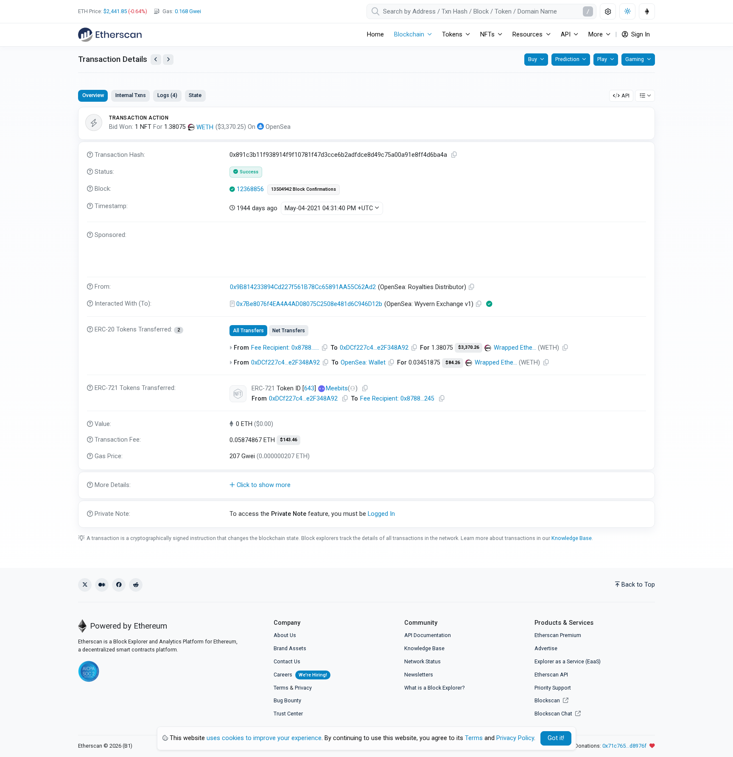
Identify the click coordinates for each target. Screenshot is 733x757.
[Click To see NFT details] (237, 393)
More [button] (595, 34)
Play (602, 59)
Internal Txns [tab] (130, 95)
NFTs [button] (487, 34)
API (625, 95)
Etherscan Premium (557, 635)
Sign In (639, 34)
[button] (366, 485)
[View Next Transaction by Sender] (168, 59)
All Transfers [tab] (248, 331)
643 (309, 388)
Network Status (422, 661)
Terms (281, 688)
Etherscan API (551, 674)
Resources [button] (527, 34)
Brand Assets (290, 648)
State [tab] (195, 95)
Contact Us (287, 661)
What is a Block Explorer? (434, 688)
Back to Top (638, 584)
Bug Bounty (287, 700)
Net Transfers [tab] (288, 331)
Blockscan (547, 700)
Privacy (303, 688)
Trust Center (288, 713)
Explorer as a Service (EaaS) (567, 661)
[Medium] (102, 585)
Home (375, 34)
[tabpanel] (366, 317)
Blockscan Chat (554, 713)
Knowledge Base (571, 538)
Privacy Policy (515, 738)
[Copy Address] (472, 287)
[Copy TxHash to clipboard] (454, 155)
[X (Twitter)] (85, 585)
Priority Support (552, 688)
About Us (285, 635)
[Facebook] (119, 585)
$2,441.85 (115, 11)
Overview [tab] (93, 95)
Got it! (556, 738)
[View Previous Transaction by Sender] (156, 59)
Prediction (567, 59)
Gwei (188, 11)
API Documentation (427, 635)
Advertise (545, 648)
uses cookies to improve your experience (264, 738)
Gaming (634, 59)
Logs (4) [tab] (167, 95)
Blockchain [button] (409, 34)
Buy (532, 59)
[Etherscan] (110, 34)
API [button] (566, 34)
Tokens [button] (452, 34)
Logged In (381, 514)
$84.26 (452, 362)
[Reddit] (136, 585)
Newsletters (418, 674)
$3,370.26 (468, 347)
